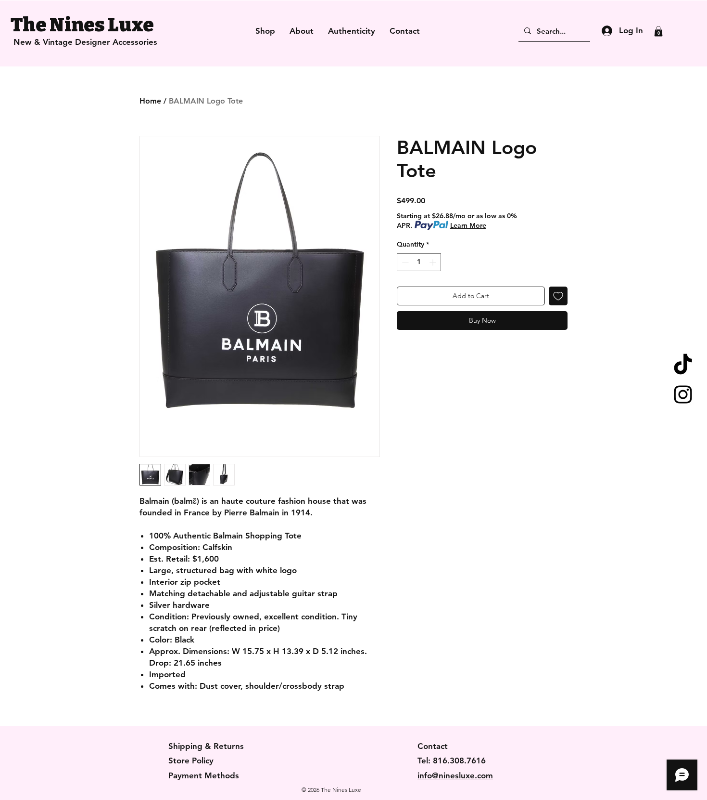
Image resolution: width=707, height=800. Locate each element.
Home (150, 100)
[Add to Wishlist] (558, 296)
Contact (432, 746)
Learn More (468, 225)
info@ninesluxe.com (455, 775)
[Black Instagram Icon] (683, 394)
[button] (658, 31)
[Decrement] (404, 262)
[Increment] (434, 262)
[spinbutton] (419, 262)
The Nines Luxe (82, 25)
